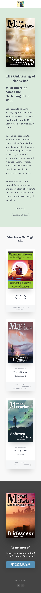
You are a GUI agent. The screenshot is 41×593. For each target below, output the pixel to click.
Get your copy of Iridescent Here (20, 565)
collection (20, 384)
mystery (25, 386)
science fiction (20, 388)
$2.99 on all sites (20, 215)
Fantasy (16, 307)
